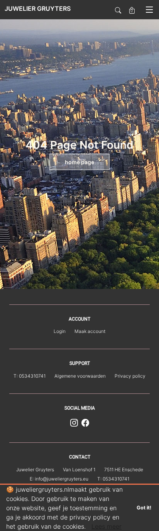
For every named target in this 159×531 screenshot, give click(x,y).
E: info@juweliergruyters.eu (59, 479)
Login (60, 331)
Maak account (89, 331)
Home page (79, 162)
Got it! (144, 508)
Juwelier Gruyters (35, 469)
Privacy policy (130, 376)
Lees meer (106, 526)
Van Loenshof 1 (79, 469)
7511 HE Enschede (123, 469)
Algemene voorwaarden (80, 376)
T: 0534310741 (30, 376)
